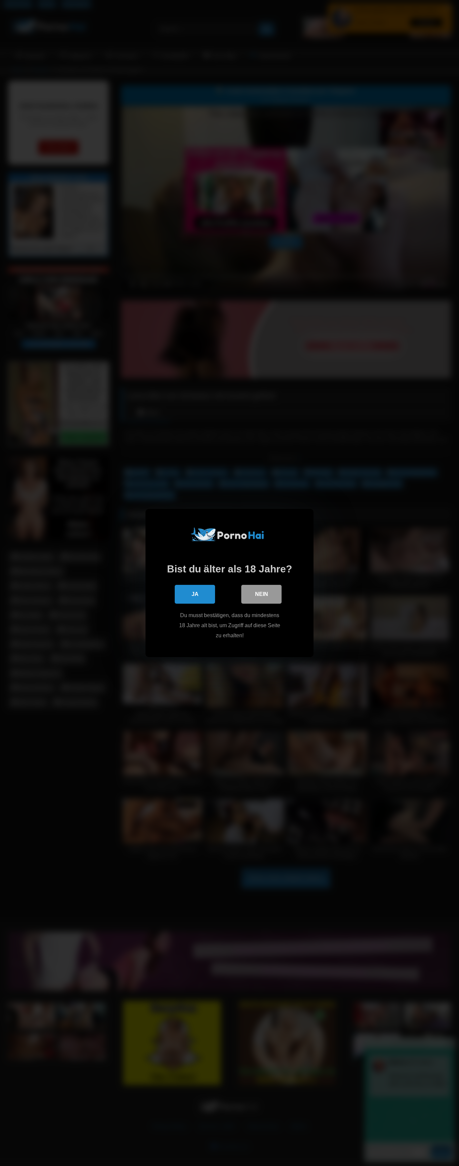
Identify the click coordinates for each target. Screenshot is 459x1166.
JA (195, 594)
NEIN (261, 594)
